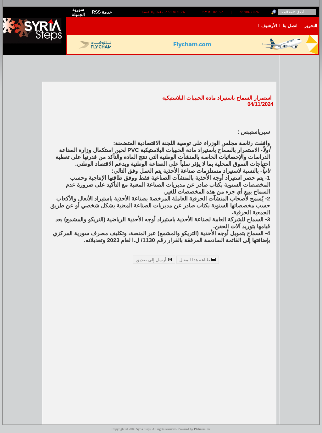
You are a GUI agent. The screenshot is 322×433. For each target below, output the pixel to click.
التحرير (310, 25)
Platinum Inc (202, 429)
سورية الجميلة (78, 12)
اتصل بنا (290, 25)
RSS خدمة (102, 11)
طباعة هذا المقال (195, 259)
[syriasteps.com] (34, 42)
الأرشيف (269, 25)
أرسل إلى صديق (152, 259)
